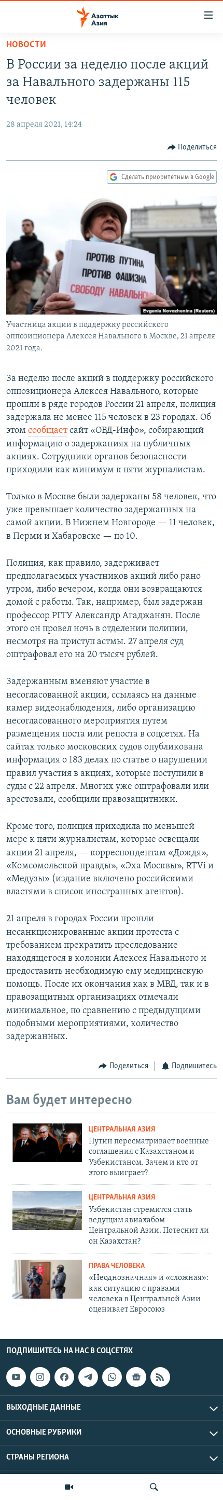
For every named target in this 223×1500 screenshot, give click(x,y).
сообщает (47, 430)
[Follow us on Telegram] (88, 1377)
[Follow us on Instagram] (40, 1377)
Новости (26, 45)
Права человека (117, 1266)
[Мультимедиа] (69, 1487)
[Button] (192, 147)
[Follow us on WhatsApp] (112, 1377)
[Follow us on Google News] (136, 1377)
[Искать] (154, 1487)
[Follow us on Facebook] (64, 1377)
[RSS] (160, 1377)
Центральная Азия (122, 1130)
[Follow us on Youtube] (16, 1377)
